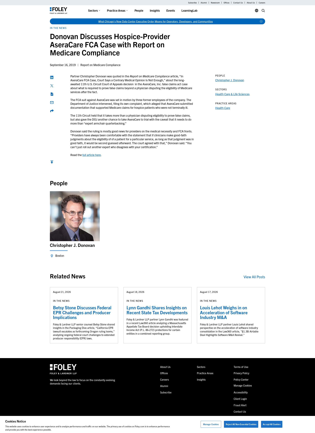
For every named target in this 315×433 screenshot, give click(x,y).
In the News (58, 27)
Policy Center (241, 379)
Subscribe (192, 3)
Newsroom (215, 3)
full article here (91, 155)
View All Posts (254, 276)
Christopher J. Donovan (229, 80)
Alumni (204, 3)
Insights (155, 10)
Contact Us (238, 3)
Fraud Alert (240, 405)
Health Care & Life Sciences (232, 94)
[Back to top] (52, 163)
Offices (226, 3)
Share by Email (52, 102)
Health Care (222, 108)
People (139, 10)
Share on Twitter (52, 86)
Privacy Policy (241, 373)
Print (52, 94)
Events (170, 10)
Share (52, 111)
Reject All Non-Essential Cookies (241, 424)
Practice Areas (116, 10)
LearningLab (189, 10)
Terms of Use (241, 366)
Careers (262, 3)
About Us (251, 3)
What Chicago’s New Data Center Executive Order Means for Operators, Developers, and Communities (155, 21)
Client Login (240, 398)
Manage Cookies (211, 424)
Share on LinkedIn (52, 77)
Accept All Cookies (271, 424)
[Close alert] (261, 21)
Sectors (93, 10)
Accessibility (241, 392)
